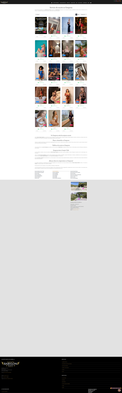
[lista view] (79, 15)
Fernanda (67, 81)
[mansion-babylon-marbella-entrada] (79, 192)
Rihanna (41, 81)
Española (45, 36)
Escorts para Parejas (65, 365)
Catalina (67, 104)
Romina (54, 34)
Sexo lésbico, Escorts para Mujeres (67, 363)
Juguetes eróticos (64, 361)
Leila (54, 104)
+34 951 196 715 (76, 208)
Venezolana (57, 107)
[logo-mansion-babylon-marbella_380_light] (4, 1)
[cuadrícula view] (76, 15)
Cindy (41, 127)
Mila (67, 34)
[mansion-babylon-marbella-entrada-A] (79, 182)
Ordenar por (83, 14)
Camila (54, 127)
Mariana (81, 104)
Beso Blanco (64, 381)
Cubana (63, 369)
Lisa (41, 58)
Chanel (81, 58)
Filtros (38, 14)
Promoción (41, 34)
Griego (63, 385)
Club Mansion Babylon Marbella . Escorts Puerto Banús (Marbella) (92, 391)
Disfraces (63, 379)
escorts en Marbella (4, 391)
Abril (68, 127)
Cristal (54, 58)
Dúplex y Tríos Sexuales (65, 367)
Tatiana (41, 104)
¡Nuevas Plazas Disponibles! (7, 372)
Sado (63, 371)
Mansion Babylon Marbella (9, 378)
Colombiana (44, 84)
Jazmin (67, 58)
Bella (54, 81)
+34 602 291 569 (75, 209)
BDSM (63, 387)
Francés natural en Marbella (66, 383)
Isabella (81, 34)
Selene (81, 81)
